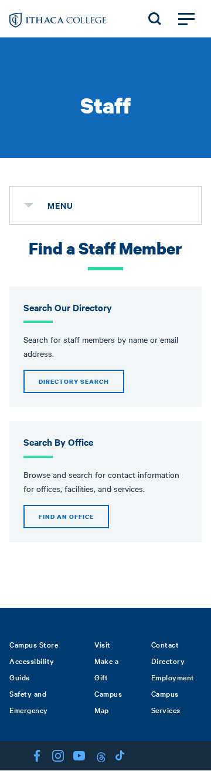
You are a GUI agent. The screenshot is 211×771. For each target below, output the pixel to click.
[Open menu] (186, 18)
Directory (168, 660)
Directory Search (74, 381)
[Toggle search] (155, 18)
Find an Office (66, 516)
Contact (165, 644)
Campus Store (33, 644)
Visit (102, 644)
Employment (173, 677)
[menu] (28, 205)
